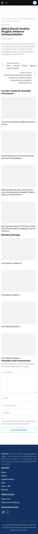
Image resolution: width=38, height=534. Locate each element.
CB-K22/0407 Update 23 (11, 263)
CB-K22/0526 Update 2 (10, 327)
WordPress (23, 530)
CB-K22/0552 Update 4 (10, 358)
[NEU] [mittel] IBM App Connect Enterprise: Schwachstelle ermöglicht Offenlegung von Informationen (18, 192)
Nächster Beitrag (18, 78)
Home (3, 472)
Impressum (5, 499)
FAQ (3, 483)
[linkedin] (3, 512)
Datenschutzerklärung (10, 502)
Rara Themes (28, 527)
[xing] (8, 512)
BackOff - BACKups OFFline (25, 525)
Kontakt (4, 490)
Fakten (4, 476)
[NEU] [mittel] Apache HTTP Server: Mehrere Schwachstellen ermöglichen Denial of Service (18, 228)
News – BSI (5, 486)
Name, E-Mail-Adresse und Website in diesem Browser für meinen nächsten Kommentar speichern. (19, 422)
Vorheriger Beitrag (21, 65)
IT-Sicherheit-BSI (7, 39)
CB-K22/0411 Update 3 (10, 295)
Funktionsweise (7, 479)
